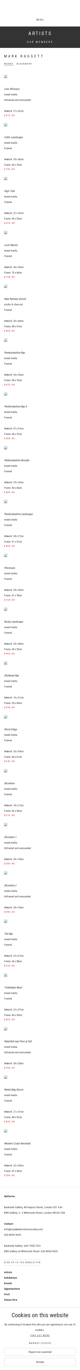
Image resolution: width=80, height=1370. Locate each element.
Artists (40, 33)
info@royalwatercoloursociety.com (23, 1229)
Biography (24, 63)
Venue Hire (10, 1299)
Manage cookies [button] (40, 1343)
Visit (7, 1294)
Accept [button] (40, 1361)
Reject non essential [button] (40, 1351)
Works (9, 63)
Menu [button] (40, 19)
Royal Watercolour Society (40, 9)
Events (8, 1283)
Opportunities (12, 1288)
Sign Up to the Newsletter (22, 1262)
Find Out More (40, 1335)
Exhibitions (10, 1277)
